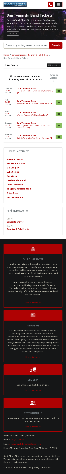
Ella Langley (13, 167)
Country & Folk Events (18, 229)
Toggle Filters (55, 65)
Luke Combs (13, 171)
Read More (13, 33)
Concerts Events (15, 221)
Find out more (32, 302)
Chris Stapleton (15, 184)
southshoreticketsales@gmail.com (25, 443)
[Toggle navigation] (58, 4)
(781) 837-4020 (17, 439)
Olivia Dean (12, 193)
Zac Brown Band (15, 197)
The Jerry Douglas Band (19, 188)
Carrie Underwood (16, 180)
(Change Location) (54, 76)
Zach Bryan (12, 176)
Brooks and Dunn (16, 163)
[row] (33, 90)
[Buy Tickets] (59, 91)
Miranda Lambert (16, 159)
